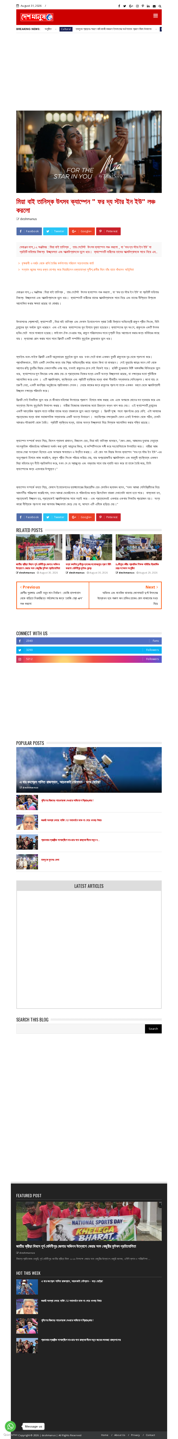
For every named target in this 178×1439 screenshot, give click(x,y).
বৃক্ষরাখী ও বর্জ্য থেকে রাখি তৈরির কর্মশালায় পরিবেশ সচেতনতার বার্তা (58, 263)
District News (140, 29)
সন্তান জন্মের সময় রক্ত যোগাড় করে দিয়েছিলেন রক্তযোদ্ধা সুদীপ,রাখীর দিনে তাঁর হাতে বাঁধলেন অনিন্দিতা (78, 269)
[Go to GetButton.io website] (10, 1434)
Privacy (135, 1435)
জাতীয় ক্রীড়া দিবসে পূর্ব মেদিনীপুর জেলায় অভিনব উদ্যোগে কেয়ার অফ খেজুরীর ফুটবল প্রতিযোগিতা (76, 1246)
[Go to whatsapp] (10, 1426)
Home (105, 1435)
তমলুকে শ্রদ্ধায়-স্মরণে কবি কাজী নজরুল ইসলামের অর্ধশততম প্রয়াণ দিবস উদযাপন (84, 29)
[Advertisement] (89, 71)
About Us (119, 1435)
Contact (150, 1435)
